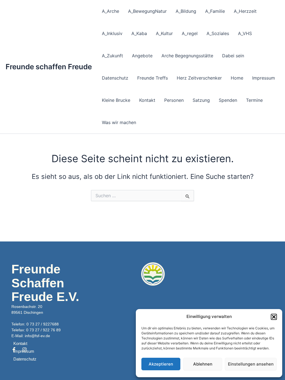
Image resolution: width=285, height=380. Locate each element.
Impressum (263, 78)
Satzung (201, 100)
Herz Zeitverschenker (199, 78)
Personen (174, 100)
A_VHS (245, 33)
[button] (274, 317)
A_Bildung (186, 11)
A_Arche (110, 11)
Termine (254, 100)
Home (237, 78)
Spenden (228, 100)
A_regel (190, 33)
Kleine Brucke (116, 100)
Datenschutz (115, 78)
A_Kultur (164, 33)
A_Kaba (139, 33)
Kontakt (147, 100)
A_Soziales (218, 33)
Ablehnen (202, 364)
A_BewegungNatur (147, 11)
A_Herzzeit (245, 11)
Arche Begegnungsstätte (187, 55)
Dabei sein (233, 55)
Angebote (142, 55)
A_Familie (215, 11)
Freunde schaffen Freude (49, 66)
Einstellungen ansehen (251, 364)
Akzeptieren (161, 364)
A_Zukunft (112, 55)
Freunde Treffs (152, 78)
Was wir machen (119, 122)
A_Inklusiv (112, 33)
